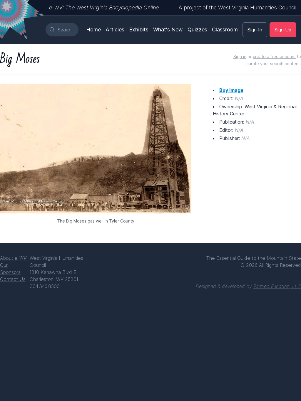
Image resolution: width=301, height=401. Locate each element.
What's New (168, 29)
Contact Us (13, 279)
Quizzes (197, 29)
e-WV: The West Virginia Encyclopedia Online (104, 7)
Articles (115, 29)
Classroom (225, 29)
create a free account (274, 56)
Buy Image (231, 90)
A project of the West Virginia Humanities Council (237, 7)
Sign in (239, 56)
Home (93, 29)
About (13, 258)
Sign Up (283, 30)
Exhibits (138, 29)
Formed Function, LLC (277, 286)
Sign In (255, 30)
